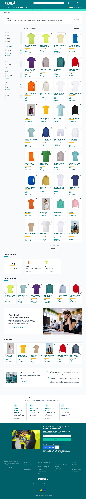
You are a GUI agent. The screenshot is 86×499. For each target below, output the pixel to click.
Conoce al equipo (25, 381)
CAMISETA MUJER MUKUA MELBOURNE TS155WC (74, 164)
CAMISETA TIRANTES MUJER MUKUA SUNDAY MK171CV (75, 46)
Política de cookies (27, 469)
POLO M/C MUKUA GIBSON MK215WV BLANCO (59, 234)
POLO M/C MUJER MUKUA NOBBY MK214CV (30, 212)
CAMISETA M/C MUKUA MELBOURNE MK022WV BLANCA (59, 94)
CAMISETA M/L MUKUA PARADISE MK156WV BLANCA (75, 140)
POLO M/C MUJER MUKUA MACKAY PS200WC (59, 118)
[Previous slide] (5, 293)
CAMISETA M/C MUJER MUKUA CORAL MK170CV (45, 118)
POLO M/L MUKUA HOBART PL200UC (45, 70)
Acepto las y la (55, 444)
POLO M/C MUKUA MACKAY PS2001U (60, 46)
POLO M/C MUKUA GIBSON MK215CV (30, 46)
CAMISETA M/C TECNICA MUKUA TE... (51, 265)
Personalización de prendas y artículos (44, 463)
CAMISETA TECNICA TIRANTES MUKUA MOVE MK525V (30, 164)
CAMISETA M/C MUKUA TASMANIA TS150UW (44, 234)
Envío (56, 462)
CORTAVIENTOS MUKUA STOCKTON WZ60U (74, 234)
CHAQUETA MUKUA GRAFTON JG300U (74, 356)
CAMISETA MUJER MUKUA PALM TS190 (30, 234)
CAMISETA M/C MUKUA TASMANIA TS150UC (44, 164)
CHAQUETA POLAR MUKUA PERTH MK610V (74, 70)
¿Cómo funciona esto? (13, 268)
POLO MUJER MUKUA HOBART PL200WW (44, 212)
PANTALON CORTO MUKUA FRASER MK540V (60, 140)
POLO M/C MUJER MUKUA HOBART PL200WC (59, 164)
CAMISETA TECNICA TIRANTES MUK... (32, 265)
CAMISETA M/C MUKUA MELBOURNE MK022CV (30, 70)
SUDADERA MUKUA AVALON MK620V (60, 70)
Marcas (9, 12)
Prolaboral (5, 12)
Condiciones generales (28, 467)
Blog (56, 473)
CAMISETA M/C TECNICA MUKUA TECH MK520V (45, 46)
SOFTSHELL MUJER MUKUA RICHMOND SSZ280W (45, 140)
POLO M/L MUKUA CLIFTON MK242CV (30, 94)
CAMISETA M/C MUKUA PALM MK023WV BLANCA (75, 94)
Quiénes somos (41, 473)
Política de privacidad (28, 464)
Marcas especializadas (60, 470)
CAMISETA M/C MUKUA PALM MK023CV (31, 140)
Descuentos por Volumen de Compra (61, 465)
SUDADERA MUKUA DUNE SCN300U (74, 212)
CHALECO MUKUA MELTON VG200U (30, 118)
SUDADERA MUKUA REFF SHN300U (62, 296)
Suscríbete (57, 439)
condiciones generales (53, 444)
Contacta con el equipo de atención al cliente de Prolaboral (43, 468)
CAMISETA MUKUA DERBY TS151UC (74, 188)
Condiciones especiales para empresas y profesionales (43, 9)
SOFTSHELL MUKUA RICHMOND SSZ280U (58, 212)
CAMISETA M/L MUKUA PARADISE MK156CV (30, 188)
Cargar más (53, 248)
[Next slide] (81, 293)
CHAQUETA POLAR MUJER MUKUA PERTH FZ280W (74, 118)
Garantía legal (26, 462)
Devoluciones (58, 468)
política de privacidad (61, 444)
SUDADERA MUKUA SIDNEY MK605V (45, 94)
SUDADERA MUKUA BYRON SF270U (45, 188)
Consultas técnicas (42, 471)
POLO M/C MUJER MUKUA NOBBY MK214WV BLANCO (59, 188)
